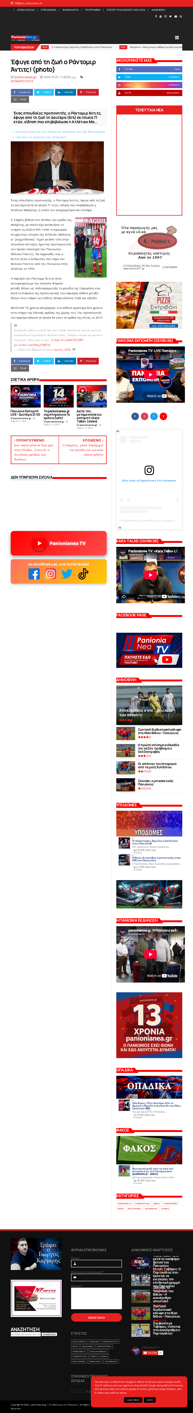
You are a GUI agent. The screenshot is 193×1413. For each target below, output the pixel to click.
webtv (156, 1203)
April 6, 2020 (62, 350)
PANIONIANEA (170, 1203)
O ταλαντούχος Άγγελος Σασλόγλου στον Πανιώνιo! (155, 842)
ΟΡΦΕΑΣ (165, 1208)
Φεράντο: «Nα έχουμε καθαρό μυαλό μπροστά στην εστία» (108, 47)
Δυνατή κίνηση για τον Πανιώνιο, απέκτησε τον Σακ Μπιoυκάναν (60, 131)
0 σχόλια (138, 852)
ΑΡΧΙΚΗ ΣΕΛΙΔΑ (25, 9)
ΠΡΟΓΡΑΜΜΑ (92, 9)
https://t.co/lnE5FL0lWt (68, 340)
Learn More (133, 1400)
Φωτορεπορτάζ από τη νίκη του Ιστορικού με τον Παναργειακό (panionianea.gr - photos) (152, 1171)
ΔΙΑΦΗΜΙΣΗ (158, 9)
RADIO (121, 1208)
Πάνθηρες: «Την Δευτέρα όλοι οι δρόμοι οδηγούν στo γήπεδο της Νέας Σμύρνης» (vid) (156, 1105)
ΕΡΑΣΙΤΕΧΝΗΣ (134, 1208)
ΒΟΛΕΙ (75, 1346)
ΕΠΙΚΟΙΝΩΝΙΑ (48, 9)
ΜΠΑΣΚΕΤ (95, 1341)
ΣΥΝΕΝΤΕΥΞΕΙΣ (142, 1203)
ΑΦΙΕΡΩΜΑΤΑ (124, 1203)
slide (66, 47)
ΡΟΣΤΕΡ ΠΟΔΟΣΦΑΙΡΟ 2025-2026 (126, 9)
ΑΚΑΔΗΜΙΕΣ (87, 1346)
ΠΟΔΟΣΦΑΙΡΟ (79, 1341)
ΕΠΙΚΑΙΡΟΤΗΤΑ (22, 81)
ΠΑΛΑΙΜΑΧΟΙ (151, 1208)
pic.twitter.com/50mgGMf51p (32, 345)
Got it (150, 1400)
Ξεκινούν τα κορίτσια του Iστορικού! (40, 137)
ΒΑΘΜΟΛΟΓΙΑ (71, 9)
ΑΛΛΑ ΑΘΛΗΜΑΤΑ (98, 1351)
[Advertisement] (82, 21)
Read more (151, 850)
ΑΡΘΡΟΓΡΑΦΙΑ (104, 1346)
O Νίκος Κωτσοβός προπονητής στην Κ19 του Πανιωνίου (156, 858)
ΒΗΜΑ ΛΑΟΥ (95, 1361)
